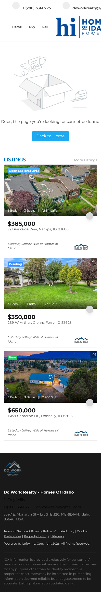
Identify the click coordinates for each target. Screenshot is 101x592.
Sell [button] (45, 27)
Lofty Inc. (29, 543)
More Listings (85, 160)
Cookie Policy (64, 531)
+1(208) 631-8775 (17, 507)
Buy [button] (32, 27)
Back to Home (51, 136)
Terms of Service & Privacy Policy (28, 531)
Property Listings (36, 536)
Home (17, 27)
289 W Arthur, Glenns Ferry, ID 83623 (40, 322)
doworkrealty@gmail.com (58, 507)
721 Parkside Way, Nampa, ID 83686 (38, 229)
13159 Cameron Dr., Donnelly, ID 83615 (40, 416)
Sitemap (57, 536)
